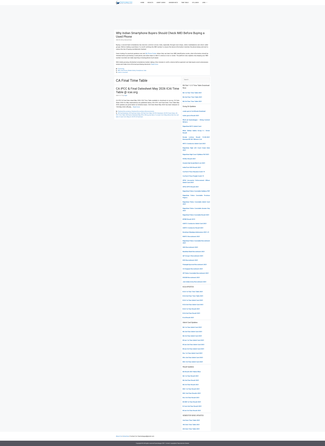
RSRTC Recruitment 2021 (191, 236)
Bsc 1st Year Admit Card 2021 (193, 353)
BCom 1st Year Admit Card (191, 340)
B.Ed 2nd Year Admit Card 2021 (193, 304)
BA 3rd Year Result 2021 (191, 384)
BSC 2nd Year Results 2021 (192, 393)
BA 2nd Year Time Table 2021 (192, 97)
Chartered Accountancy (124, 111)
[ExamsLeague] (125, 2)
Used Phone (124, 70)
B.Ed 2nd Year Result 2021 (191, 313)
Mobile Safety (132, 70)
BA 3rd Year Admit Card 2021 (192, 336)
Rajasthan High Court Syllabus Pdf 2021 (196, 154)
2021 (202, 340)
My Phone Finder (151, 53)
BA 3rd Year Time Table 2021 (192, 101)
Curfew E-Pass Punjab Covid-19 (193, 176)
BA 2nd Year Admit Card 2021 (192, 331)
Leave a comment (123, 72)
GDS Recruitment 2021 (190, 247)
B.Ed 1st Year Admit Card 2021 (193, 300)
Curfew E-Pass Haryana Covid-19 (194, 172)
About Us (119, 436)
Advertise (126, 436)
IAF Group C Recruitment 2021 (193, 256)
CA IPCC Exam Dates (169, 113)
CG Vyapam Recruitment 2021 (193, 269)
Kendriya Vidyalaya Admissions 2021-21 (196, 232)
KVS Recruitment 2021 (190, 260)
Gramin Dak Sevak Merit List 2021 (194, 163)
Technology (121, 68)
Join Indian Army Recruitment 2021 (194, 282)
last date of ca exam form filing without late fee (162, 115)
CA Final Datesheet (123, 113)
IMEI (119, 70)
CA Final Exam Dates (134, 113)
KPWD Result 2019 (189, 219)
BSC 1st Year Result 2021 (191, 389)
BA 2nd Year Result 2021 (191, 380)
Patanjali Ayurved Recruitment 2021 (195, 264)
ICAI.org (146, 115)
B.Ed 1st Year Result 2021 (191, 309)
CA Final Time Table (146, 113)
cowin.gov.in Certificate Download (194, 111)
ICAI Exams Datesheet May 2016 (135, 115)
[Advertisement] (162, 17)
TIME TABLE (185, 2)
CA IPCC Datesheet (157, 113)
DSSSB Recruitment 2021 (191, 277)
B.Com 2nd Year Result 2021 (192, 406)
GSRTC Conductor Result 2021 (193, 228)
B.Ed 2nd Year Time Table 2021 (193, 296)
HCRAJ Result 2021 (189, 159)
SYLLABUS (195, 2)
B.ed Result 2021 (188, 317)
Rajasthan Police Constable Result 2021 (196, 215)
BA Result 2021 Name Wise (192, 371)
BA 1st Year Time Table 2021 (192, 93)
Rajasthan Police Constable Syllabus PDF (196, 191)
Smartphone (139, 70)
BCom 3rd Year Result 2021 (192, 410)
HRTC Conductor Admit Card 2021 (194, 143)
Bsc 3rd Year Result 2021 (191, 397)
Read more (154, 64)
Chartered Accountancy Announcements (142, 111)
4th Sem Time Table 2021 (191, 424)
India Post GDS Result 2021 (192, 167)
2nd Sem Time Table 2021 (191, 420)
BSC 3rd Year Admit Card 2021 (193, 362)
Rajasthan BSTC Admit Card (192, 126)
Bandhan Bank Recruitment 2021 (194, 251)
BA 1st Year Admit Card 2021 (192, 327)
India (145, 70)
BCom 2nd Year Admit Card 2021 (193, 344)
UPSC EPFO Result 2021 (191, 187)
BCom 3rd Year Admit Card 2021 (193, 349)
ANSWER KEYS (173, 2)
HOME (142, 2)
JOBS (203, 2)
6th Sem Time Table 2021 (191, 429)
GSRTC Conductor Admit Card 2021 (195, 223)
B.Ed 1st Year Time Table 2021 (193, 291)
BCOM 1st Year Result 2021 (192, 402)
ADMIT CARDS (161, 2)
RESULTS (150, 2)
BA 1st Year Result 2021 (191, 376)
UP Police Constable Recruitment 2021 (196, 273)
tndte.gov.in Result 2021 (191, 115)
